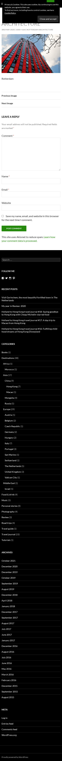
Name (6, 176)
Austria (8, 415)
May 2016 (6, 668)
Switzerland (10, 460)
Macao (9, 392)
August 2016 (8, 651)
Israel (7, 488)
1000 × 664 (20, 29)
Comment (8, 135)
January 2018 (8, 606)
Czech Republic (12, 426)
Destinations (8, 358)
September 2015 (10, 691)
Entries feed (7, 723)
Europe (6, 409)
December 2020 (9, 566)
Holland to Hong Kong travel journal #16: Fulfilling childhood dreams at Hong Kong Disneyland (30, 330)
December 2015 (9, 686)
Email (5, 189)
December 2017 (9, 612)
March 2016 (8, 674)
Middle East (9, 483)
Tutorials (6, 540)
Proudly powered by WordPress (15, 757)
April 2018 (7, 600)
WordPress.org (9, 735)
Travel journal (8, 534)
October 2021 (8, 560)
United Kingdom (13, 471)
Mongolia (9, 397)
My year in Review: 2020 (14, 306)
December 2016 (9, 646)
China (8, 380)
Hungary (9, 437)
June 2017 (7, 634)
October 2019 (8, 577)
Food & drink (8, 494)
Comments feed (9, 729)
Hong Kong (11, 386)
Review (5, 517)
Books (5, 352)
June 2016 (7, 663)
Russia (8, 403)
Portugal (9, 449)
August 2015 (8, 697)
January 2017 (8, 640)
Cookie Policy (10, 13)
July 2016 (6, 657)
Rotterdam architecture (40, 29)
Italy (7, 443)
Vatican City (11, 477)
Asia (5, 375)
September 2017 (10, 617)
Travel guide (8, 528)
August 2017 (8, 623)
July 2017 (6, 629)
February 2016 (9, 680)
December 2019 (9, 572)
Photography (8, 511)
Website (6, 202)
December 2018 (9, 595)
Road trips (7, 523)
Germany (9, 432)
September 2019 (10, 583)
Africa (6, 363)
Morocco (9, 369)
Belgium (9, 420)
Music (5, 500)
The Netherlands (13, 466)
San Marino (10, 454)
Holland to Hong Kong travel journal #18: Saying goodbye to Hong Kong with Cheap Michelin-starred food (30, 313)
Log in (4, 718)
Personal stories (9, 506)
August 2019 (8, 589)
